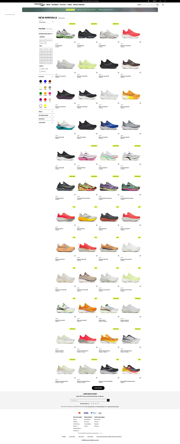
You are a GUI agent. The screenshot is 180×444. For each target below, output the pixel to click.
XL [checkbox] (51, 49)
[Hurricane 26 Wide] (109, 368)
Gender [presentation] (42, 36)
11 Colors (56, 379)
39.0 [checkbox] (43, 54)
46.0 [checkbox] (43, 60)
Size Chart (86, 421)
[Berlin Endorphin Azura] (131, 368)
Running (96, 421)
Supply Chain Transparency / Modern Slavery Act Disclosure (109, 436)
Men (48, 4)
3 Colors (78, 196)
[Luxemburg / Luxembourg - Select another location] (148, 1)
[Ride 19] (109, 307)
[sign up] (108, 400)
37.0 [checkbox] (46, 51)
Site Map (64, 436)
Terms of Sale (90, 436)
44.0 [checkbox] (49, 57)
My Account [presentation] (77, 417)
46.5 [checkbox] (46, 60)
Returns (75, 426)
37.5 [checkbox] (49, 51)
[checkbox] (46, 69)
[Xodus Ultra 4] (87, 337)
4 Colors (56, 196)
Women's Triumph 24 (126, 45)
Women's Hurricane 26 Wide (106, 381)
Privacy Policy (91, 406)
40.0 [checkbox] (46, 54)
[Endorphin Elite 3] (87, 154)
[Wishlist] (164, 1)
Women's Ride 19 (125, 320)
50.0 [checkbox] (43, 63)
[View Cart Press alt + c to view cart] (163, 4)
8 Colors (122, 257)
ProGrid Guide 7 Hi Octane (83, 198)
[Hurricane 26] (131, 246)
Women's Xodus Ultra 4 (82, 350)
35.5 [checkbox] (41, 51)
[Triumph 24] (131, 32)
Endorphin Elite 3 (81, 167)
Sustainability (87, 424)
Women (55, 4)
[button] (46, 33)
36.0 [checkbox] (43, 51)
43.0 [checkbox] (46, 57)
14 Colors (100, 318)
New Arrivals (47, 18)
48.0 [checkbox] (51, 60)
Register (75, 421)
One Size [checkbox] (47, 63)
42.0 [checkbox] (41, 57)
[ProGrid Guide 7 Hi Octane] (87, 185)
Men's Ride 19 (102, 320)
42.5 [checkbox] (43, 57)
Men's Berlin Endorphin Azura (128, 381)
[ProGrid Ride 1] (65, 32)
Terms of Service (100, 406)
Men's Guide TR (59, 228)
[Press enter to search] (157, 4)
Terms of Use (81, 436)
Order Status (76, 424)
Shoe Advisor (87, 419)
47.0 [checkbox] (49, 60)
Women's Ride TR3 (81, 259)
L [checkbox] (48, 49)
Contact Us (76, 430)
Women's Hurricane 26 (126, 259)
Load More (98, 388)
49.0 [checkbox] (41, 63)
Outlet (63, 4)
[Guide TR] (65, 215)
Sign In (75, 419)
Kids (70, 4)
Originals (96, 424)
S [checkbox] (43, 49)
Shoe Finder (78, 4)
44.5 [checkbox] (51, 57)
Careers (86, 426)
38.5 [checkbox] (41, 54)
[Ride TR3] (87, 246)
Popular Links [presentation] (99, 417)
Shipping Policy (77, 428)
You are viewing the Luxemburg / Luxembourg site (88, 433)
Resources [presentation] (88, 417)
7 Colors (56, 74)
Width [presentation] (41, 66)
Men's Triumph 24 (103, 106)
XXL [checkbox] (51, 63)
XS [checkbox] (40, 49)
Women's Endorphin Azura (61, 381)
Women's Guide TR (125, 228)
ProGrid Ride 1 (58, 45)
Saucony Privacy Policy (113, 406)
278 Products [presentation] (61, 18)
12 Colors (122, 318)
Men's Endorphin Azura (104, 350)
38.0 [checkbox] (51, 51)
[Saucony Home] (39, 5)
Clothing (96, 426)
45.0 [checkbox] (41, 60)
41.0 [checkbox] (51, 54)
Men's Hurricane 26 (60, 320)
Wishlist (75, 42)
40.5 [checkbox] (49, 54)
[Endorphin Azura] (109, 337)
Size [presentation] (40, 45)
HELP (154, 1)
